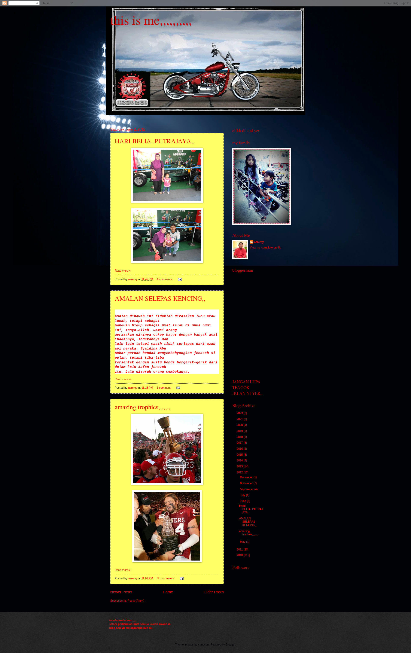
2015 (240, 454)
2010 (240, 555)
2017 (240, 442)
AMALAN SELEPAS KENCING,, (160, 298)
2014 (240, 460)
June (243, 501)
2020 (240, 425)
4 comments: (165, 279)
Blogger (230, 644)
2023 (240, 413)
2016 (240, 448)
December (246, 477)
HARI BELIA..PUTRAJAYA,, (155, 141)
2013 (240, 466)
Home (168, 592)
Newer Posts (121, 592)
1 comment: (164, 387)
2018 (240, 437)
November (246, 483)
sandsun (203, 644)
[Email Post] (180, 279)
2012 (240, 472)
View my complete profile (265, 247)
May (243, 541)
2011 (240, 549)
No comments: (166, 578)
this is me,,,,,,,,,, (151, 19)
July (243, 495)
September (247, 489)
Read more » (123, 270)
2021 (240, 419)
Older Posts (214, 592)
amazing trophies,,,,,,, (142, 406)
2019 (240, 431)
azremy (259, 242)
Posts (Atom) (136, 600)
